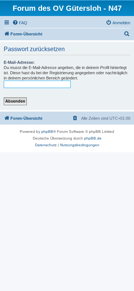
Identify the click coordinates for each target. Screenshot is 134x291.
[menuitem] (19, 22)
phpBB (47, 131)
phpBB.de (93, 138)
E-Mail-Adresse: (19, 62)
